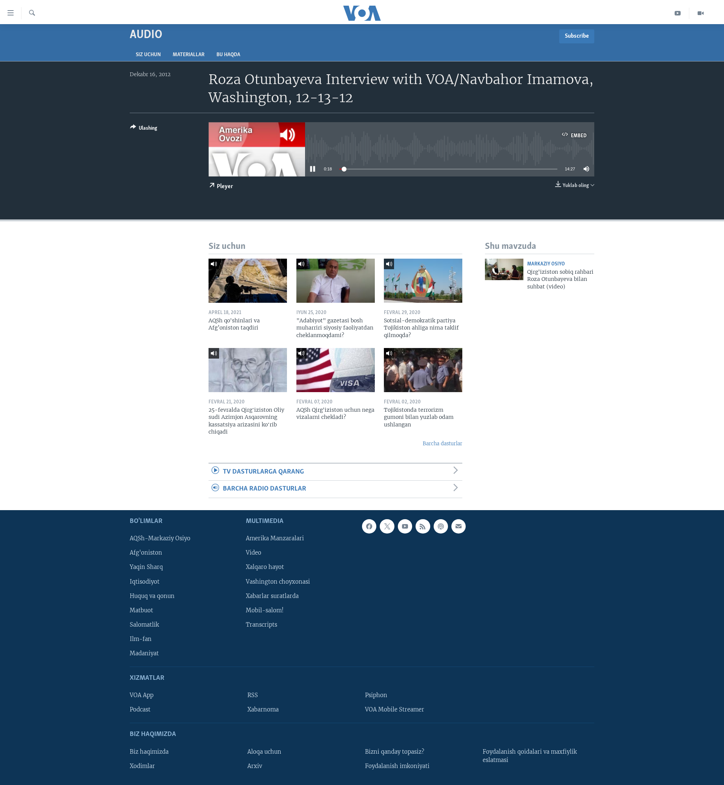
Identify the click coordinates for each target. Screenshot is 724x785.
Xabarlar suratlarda (272, 595)
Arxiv (254, 765)
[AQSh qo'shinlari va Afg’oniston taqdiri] (248, 281)
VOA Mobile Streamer (394, 709)
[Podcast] (441, 526)
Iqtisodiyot (145, 581)
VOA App (141, 695)
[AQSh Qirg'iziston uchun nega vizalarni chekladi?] (335, 370)
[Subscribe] (458, 526)
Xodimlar (142, 765)
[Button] (143, 129)
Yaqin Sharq (146, 567)
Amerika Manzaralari (275, 538)
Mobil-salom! (265, 610)
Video (253, 552)
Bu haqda (228, 55)
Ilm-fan (141, 638)
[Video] (700, 13)
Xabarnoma (263, 709)
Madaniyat (144, 653)
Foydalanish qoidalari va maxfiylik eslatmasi (530, 755)
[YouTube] (677, 13)
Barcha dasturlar (442, 443)
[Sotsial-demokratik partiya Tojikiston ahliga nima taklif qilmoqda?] (423, 281)
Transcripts (261, 624)
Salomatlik (144, 624)
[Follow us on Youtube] (405, 526)
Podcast (140, 709)
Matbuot (141, 610)
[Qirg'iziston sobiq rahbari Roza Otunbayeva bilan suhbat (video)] (504, 269)
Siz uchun (148, 55)
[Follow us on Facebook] (369, 526)
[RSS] (423, 526)
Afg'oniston (146, 552)
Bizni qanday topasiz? (394, 751)
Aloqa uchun (264, 751)
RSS (252, 695)
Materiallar (188, 55)
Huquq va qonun (152, 595)
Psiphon (376, 695)
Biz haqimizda (149, 751)
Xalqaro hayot (265, 567)
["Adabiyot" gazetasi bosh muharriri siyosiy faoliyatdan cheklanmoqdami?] (335, 281)
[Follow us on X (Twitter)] (387, 526)
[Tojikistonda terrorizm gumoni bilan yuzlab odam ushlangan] (423, 370)
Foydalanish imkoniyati (397, 765)
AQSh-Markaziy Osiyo (160, 538)
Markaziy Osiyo (546, 264)
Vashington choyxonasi (278, 581)
